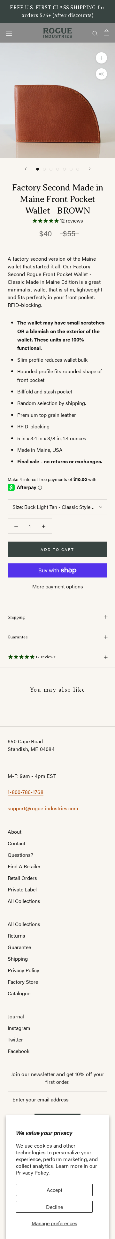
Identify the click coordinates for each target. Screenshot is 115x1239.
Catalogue (19, 993)
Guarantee (18, 637)
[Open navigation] (9, 33)
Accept (54, 1189)
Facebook (18, 1051)
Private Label (22, 889)
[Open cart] (106, 33)
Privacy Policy (23, 970)
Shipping (16, 617)
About (14, 831)
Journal (16, 1016)
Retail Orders (22, 877)
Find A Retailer (24, 866)
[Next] (90, 168)
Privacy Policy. (33, 1172)
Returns (16, 935)
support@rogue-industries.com (43, 808)
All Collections (24, 901)
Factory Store (23, 981)
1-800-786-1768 (25, 792)
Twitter (15, 1039)
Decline (54, 1206)
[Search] (95, 33)
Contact (16, 843)
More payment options (57, 586)
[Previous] (26, 168)
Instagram (19, 1028)
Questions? (20, 854)
